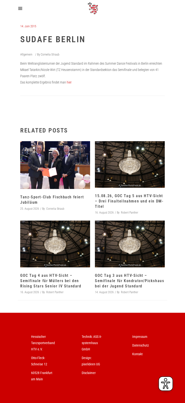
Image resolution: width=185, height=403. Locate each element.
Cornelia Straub (50, 54)
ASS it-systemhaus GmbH (92, 343)
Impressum (139, 337)
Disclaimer (89, 373)
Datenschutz (140, 345)
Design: (87, 358)
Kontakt (137, 354)
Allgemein (26, 54)
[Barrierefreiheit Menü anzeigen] (166, 383)
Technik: (87, 337)
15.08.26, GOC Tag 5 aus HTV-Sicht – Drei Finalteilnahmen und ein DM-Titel (129, 201)
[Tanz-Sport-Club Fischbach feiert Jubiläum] (55, 165)
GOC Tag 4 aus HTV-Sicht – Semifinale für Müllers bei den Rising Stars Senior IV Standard (50, 280)
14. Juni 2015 (28, 26)
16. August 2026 (104, 212)
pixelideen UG (91, 364)
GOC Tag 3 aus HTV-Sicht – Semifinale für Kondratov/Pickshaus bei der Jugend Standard (129, 280)
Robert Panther (129, 212)
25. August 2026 (29, 208)
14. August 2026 (104, 292)
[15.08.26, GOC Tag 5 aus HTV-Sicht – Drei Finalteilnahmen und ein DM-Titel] (130, 164)
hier (69, 82)
